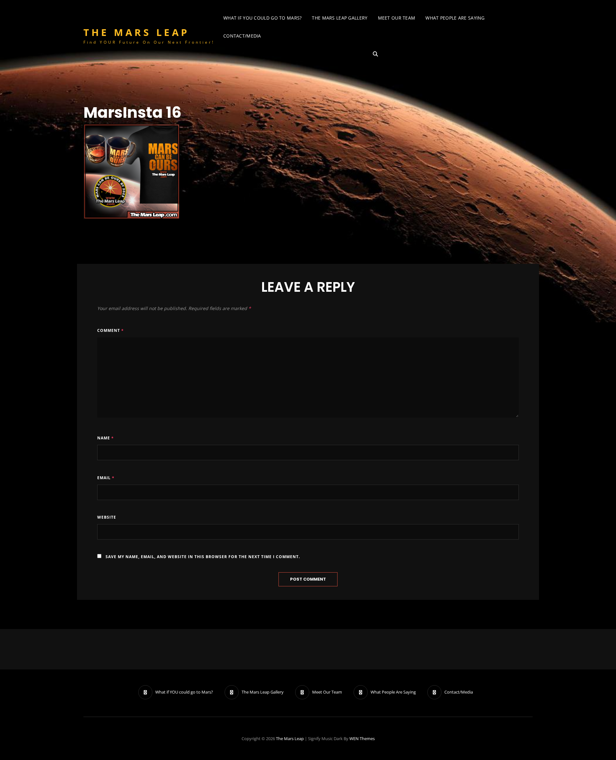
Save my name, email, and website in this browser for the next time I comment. (203, 556)
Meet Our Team (396, 18)
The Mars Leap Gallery (339, 18)
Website (106, 517)
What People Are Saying (454, 18)
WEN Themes (362, 738)
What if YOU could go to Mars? (262, 18)
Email (106, 477)
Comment (110, 330)
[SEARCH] (375, 54)
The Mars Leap (136, 32)
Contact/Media (242, 36)
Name (105, 438)
